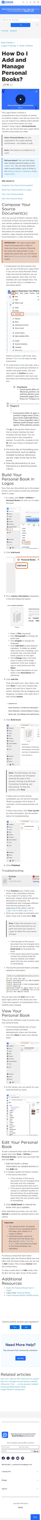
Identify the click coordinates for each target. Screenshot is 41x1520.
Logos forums (12, 911)
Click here (17, 358)
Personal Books (23, 1293)
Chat (35, 1517)
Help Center (7, 42)
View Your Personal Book (12, 194)
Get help (20, 1358)
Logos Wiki (9, 166)
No (26, 1327)
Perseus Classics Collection (19, 171)
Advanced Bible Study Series (13, 1387)
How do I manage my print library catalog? (19, 1381)
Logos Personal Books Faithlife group (22, 1295)
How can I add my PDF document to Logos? (20, 1379)
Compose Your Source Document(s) (17, 185)
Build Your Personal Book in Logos (16, 190)
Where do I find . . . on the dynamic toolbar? (20, 1384)
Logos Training (8, 46)
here (30, 500)
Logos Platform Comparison (13, 1389)
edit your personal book (21, 256)
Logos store (9, 174)
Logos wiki (27, 911)
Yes (15, 1327)
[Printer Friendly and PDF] (8, 85)
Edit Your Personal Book (12, 199)
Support (13, 31)
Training (4, 31)
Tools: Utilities (26, 46)
